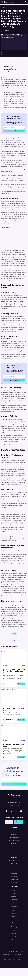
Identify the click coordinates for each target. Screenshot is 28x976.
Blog (14, 910)
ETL (14, 890)
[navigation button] (25, 2)
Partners (14, 933)
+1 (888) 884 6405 (15, 805)
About (14, 930)
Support (14, 916)
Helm (14, 831)
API (14, 853)
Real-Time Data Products (14, 870)
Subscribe (18, 821)
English (9, 959)
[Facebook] (7, 811)
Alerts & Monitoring (14, 850)
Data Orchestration (14, 847)
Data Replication (14, 837)
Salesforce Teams (14, 879)
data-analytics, (21, 640)
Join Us (14, 936)
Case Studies (14, 913)
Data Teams (14, 876)
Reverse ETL (14, 896)
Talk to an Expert (14, 131)
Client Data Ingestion (14, 860)
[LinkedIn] (12, 811)
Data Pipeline (14, 899)
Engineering (14, 882)
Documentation (14, 919)
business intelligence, (12, 640)
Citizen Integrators (14, 873)
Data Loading (14, 843)
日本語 (14, 959)
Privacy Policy (18, 954)
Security (14, 923)
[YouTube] (21, 811)
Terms (6, 957)
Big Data (3, 7)
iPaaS (14, 902)
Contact (14, 939)
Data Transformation (14, 840)
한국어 (19, 959)
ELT (14, 893)
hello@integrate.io (15, 802)
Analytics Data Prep (14, 863)
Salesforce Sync (14, 867)
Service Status (7, 954)
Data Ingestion (14, 834)
